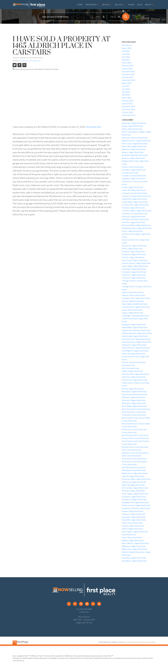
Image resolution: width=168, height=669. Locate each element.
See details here (93, 126)
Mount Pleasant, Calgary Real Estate (136, 348)
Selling (118, 4)
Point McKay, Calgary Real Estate (135, 380)
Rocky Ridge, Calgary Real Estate (134, 406)
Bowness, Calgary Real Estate (133, 158)
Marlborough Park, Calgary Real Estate (137, 333)
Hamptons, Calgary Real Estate (134, 275)
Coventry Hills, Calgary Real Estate (135, 205)
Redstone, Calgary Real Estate (133, 397)
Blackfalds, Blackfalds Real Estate (135, 155)
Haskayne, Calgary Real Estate (134, 278)
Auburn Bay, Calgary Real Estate (134, 146)
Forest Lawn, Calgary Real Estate (135, 260)
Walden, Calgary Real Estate (133, 540)
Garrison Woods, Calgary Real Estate (136, 263)
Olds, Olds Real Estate (130, 368)
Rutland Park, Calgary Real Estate (135, 473)
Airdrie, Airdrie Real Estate (132, 129)
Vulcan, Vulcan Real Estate (132, 537)
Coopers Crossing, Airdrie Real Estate (136, 196)
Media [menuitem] (131, 4)
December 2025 (128, 71)
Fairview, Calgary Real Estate (133, 257)
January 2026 (127, 68)
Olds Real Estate (128, 365)
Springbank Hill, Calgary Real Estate (135, 502)
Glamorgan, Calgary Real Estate (134, 269)
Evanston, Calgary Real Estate (133, 251)
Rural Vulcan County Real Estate (134, 459)
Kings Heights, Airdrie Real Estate (135, 304)
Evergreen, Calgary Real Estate (134, 254)
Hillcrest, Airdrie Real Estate (133, 292)
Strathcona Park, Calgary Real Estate (136, 505)
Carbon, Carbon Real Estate (133, 167)
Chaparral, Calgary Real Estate (133, 178)
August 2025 (127, 83)
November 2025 (128, 74)
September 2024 (128, 115)
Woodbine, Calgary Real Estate (134, 558)
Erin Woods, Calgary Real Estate (134, 246)
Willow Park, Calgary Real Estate (134, 549)
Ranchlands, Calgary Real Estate (134, 391)
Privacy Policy (128, 642)
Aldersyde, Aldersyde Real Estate (135, 138)
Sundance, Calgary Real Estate (133, 514)
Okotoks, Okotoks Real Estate (134, 362)
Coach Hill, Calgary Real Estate (134, 190)
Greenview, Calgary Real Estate (134, 272)
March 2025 (126, 98)
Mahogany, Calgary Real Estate (134, 324)
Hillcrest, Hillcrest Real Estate (133, 295)
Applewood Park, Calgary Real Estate (136, 140)
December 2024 (128, 106)
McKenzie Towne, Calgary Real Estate (136, 342)
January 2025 (127, 103)
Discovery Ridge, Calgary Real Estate (136, 225)
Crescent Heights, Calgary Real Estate (136, 210)
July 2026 (125, 51)
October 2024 (127, 112)
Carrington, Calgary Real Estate (134, 170)
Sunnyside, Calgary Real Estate (134, 517)
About (148, 4)
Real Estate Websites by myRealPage (144, 642)
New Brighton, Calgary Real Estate (135, 351)
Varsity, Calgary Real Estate (132, 529)
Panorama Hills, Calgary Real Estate (135, 374)
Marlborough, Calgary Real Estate (135, 336)
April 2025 (126, 95)
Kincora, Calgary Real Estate (133, 301)
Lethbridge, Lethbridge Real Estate (135, 316)
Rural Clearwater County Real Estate (136, 409)
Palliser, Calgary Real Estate (132, 371)
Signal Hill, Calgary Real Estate (133, 485)
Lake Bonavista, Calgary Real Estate (136, 307)
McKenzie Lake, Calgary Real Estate (136, 339)
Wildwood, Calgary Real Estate (134, 546)
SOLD (128, 11)
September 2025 (128, 80)
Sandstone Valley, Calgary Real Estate (136, 479)
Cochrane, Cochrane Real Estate (134, 193)
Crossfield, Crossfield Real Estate (135, 213)
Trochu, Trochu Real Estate (132, 523)
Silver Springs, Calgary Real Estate (135, 488)
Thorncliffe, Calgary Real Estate (134, 520)
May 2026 (126, 57)
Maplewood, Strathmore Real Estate (136, 330)
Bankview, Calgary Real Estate (133, 149)
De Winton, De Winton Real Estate (135, 219)
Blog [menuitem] (139, 4)
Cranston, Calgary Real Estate (133, 208)
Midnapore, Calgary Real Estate (134, 345)
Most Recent (127, 45)
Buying (105, 4)
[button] (69, 604)
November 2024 (128, 109)
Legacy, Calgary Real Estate (132, 313)
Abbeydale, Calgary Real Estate (134, 123)
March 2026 (126, 63)
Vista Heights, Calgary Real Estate (135, 531)
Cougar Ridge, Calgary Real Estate (135, 202)
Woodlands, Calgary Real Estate (134, 561)
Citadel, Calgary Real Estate (132, 187)
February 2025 (127, 101)
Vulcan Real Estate (129, 534)
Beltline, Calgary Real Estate (133, 152)
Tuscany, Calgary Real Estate (133, 526)
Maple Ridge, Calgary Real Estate (134, 327)
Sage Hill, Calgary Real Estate (133, 476)
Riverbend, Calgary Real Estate (134, 403)
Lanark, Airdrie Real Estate (132, 310)
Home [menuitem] (80, 4)
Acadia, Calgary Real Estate (132, 126)
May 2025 (126, 92)
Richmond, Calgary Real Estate (133, 400)
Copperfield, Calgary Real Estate (134, 199)
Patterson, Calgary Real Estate (134, 377)
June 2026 (126, 54)
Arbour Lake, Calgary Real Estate (134, 143)
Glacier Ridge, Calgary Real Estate (135, 266)
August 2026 (127, 48)
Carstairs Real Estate (130, 173)
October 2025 (127, 77)
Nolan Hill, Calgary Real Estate (133, 354)
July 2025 (125, 86)
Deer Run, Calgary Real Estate (133, 222)
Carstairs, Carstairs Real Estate (30, 61)
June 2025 (126, 89)
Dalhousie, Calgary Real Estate (133, 216)
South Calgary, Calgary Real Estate (135, 494)
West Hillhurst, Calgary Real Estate (135, 543)
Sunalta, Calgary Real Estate (132, 511)
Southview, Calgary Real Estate (134, 496)
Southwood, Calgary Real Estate (134, 499)
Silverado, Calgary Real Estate (133, 491)
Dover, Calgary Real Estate (132, 231)
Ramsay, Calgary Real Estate (133, 389)
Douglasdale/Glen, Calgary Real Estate (137, 228)
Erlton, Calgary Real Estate (132, 248)
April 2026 (126, 60)
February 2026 (127, 65)
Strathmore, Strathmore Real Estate (136, 508)
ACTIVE (119, 11)
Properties (90, 4)
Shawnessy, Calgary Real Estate (134, 482)
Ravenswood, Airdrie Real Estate (134, 394)
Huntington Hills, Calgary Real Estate (136, 298)
